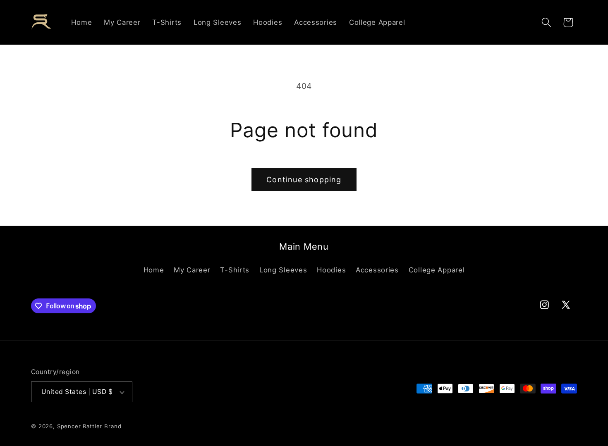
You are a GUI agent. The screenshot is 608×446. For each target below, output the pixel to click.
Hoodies (331, 270)
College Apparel (437, 270)
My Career (192, 270)
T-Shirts (234, 270)
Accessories (377, 270)
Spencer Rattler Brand (89, 426)
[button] (546, 22)
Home (154, 270)
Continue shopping (303, 179)
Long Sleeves (283, 270)
